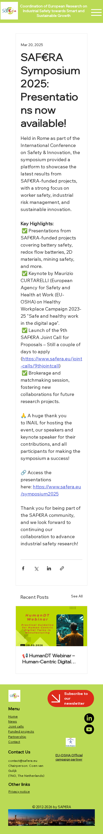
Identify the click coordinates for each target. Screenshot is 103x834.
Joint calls (16, 726)
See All (77, 596)
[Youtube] (89, 729)
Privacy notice (19, 791)
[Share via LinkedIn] (49, 568)
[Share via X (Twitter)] (36, 568)
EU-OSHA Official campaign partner (69, 757)
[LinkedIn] (89, 718)
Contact (14, 742)
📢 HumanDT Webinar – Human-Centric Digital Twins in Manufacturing (48, 659)
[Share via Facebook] (23, 568)
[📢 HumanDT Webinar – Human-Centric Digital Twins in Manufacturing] (51, 626)
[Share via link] (61, 568)
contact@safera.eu (22, 761)
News (12, 721)
